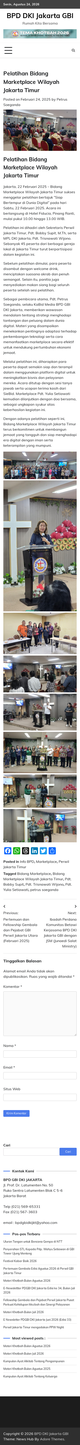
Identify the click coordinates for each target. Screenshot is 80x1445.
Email (9, 1067)
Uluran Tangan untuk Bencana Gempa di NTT (32, 1241)
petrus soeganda (44, 889)
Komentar (12, 986)
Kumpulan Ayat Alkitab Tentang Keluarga (30, 1376)
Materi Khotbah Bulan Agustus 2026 (26, 1280)
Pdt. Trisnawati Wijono (45, 884)
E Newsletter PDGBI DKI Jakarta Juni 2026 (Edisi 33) (37, 1319)
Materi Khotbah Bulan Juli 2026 (23, 1312)
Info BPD (27, 861)
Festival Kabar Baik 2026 (20, 1261)
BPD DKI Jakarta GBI (40, 15)
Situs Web (11, 1089)
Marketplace (46, 861)
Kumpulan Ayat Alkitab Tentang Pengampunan (33, 1361)
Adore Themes (52, 1439)
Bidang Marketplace (34, 873)
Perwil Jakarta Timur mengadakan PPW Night (33, 1327)
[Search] (73, 50)
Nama (9, 1045)
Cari (6, 1145)
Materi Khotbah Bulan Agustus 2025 (26, 1368)
